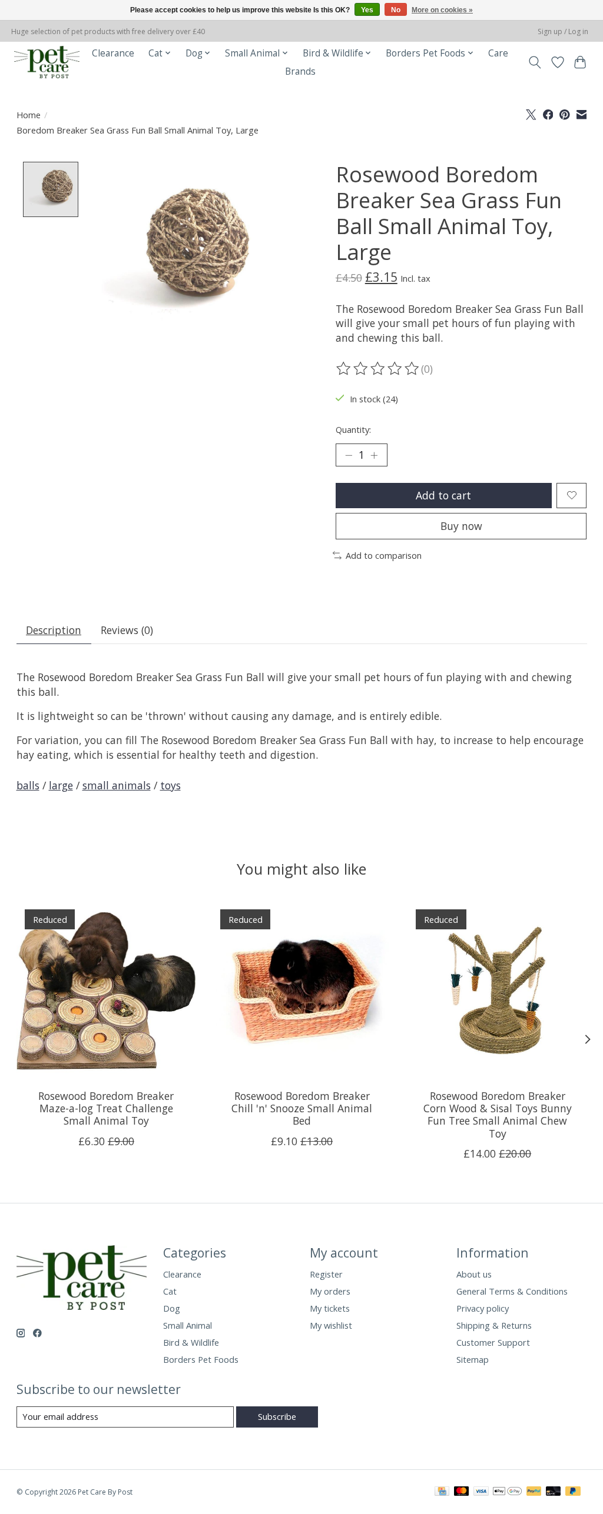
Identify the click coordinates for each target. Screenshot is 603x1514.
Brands (300, 71)
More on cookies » (442, 10)
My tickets (330, 1308)
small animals (116, 785)
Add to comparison (384, 555)
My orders (330, 1291)
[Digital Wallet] (507, 1492)
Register (326, 1274)
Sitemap (472, 1359)
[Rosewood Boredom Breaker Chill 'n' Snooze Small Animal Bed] (302, 991)
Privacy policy (482, 1308)
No (395, 10)
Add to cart (443, 495)
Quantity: (353, 429)
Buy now (461, 526)
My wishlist (331, 1325)
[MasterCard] (461, 1492)
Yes (367, 10)
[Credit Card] (442, 1492)
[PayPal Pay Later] (573, 1492)
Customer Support (493, 1342)
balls (27, 785)
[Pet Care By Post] (46, 62)
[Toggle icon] (534, 62)
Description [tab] (53, 630)
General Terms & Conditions (512, 1291)
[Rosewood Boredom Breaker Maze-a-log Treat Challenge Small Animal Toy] (106, 991)
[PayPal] (534, 1492)
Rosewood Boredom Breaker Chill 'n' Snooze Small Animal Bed (301, 1108)
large (61, 785)
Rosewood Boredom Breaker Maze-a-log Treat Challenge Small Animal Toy (106, 1108)
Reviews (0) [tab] (127, 630)
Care (498, 53)
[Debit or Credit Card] (553, 1492)
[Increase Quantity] (374, 455)
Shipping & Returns (494, 1325)
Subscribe (277, 1416)
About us (474, 1274)
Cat (170, 1291)
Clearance (113, 53)
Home (28, 115)
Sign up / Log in (563, 31)
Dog (171, 1308)
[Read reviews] (379, 368)
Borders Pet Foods (200, 1359)
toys (170, 785)
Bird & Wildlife (191, 1342)
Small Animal (187, 1325)
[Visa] (481, 1492)
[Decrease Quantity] (348, 455)
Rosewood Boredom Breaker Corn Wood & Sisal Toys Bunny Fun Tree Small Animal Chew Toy (497, 1114)
